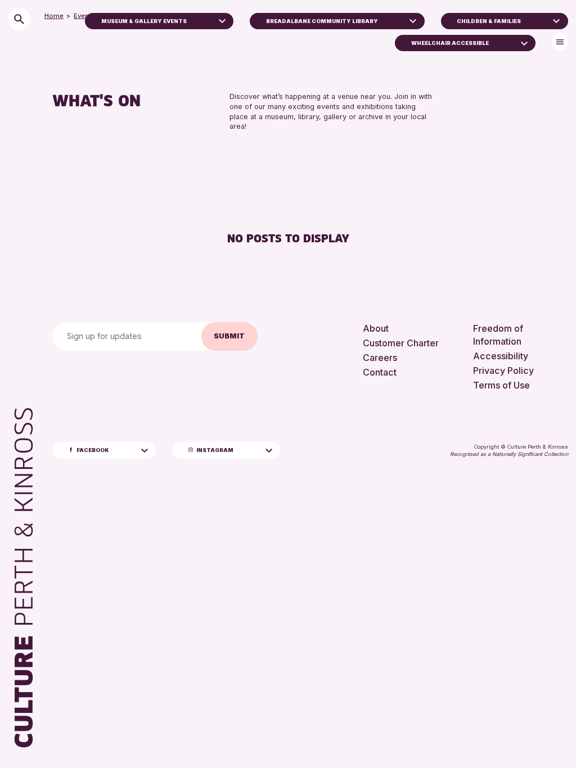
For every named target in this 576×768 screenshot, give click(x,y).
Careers (380, 357)
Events (84, 16)
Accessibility (500, 356)
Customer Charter (401, 343)
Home (54, 16)
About (376, 328)
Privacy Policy (503, 370)
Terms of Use (501, 385)
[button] (222, 19)
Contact (380, 372)
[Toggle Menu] (560, 42)
